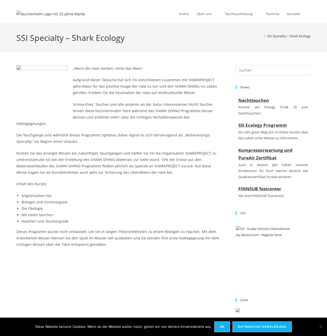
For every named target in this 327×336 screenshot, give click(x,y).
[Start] (261, 36)
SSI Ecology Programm (262, 125)
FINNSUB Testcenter (259, 189)
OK (222, 327)
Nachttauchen (253, 100)
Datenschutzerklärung (262, 327)
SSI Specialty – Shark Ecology (289, 36)
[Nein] (320, 326)
